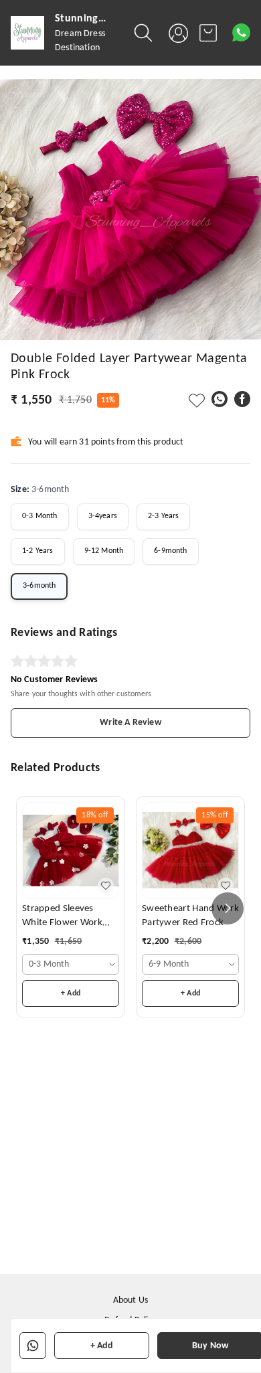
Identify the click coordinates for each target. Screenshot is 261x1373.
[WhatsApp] (219, 399)
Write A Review (130, 723)
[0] (208, 33)
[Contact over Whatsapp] (241, 32)
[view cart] (208, 33)
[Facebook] (242, 399)
